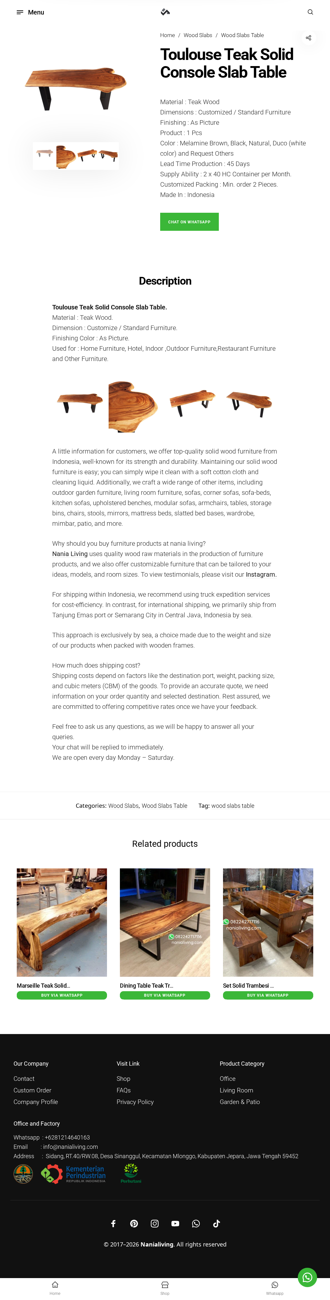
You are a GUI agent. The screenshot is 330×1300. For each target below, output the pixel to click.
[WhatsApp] (196, 1223)
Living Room (236, 1090)
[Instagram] (155, 1223)
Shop (124, 1078)
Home (167, 35)
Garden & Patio (240, 1102)
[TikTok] (216, 1223)
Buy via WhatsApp (62, 995)
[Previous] (31, 92)
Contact (24, 1078)
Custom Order (32, 1090)
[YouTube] (175, 1223)
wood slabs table (232, 805)
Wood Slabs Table (242, 35)
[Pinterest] (134, 1223)
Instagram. (261, 574)
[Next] (121, 92)
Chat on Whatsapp (189, 222)
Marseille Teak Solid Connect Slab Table (66, 985)
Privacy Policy (135, 1102)
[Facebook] (113, 1223)
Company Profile (36, 1102)
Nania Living (70, 554)
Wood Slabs (198, 35)
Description (165, 280)
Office (228, 1078)
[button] (189, 221)
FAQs (124, 1090)
